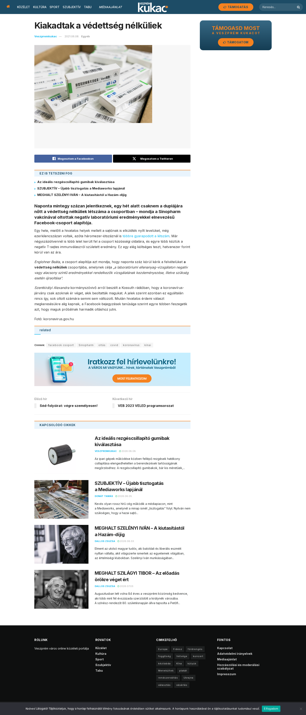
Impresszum (226, 674)
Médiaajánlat (110, 7)
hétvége (182, 656)
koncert (198, 656)
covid (114, 345)
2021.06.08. (72, 36)
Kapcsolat (225, 648)
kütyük (192, 663)
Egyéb (85, 36)
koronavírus (131, 345)
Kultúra (39, 7)
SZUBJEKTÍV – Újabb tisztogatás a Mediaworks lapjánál (81, 188)
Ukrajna (188, 677)
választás (164, 685)
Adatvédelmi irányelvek (234, 653)
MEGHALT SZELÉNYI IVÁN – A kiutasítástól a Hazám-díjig (82, 195)
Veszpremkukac (45, 36)
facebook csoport (61, 345)
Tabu (88, 7)
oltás (102, 345)
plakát (183, 670)
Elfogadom (271, 708)
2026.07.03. (126, 586)
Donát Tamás (104, 496)
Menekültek (166, 670)
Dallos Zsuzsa (105, 541)
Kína (179, 663)
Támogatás (237, 7)
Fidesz (177, 649)
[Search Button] (299, 7)
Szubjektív (72, 7)
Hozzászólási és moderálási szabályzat (238, 666)
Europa (163, 649)
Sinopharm (86, 345)
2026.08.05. (124, 496)
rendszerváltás (168, 677)
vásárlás (181, 685)
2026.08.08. (128, 451)
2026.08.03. (126, 541)
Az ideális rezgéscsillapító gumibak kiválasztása (75, 182)
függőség (164, 656)
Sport (55, 7)
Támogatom (237, 42)
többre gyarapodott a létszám (146, 236)
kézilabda (164, 663)
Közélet (23, 7)
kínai (147, 345)
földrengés (195, 649)
